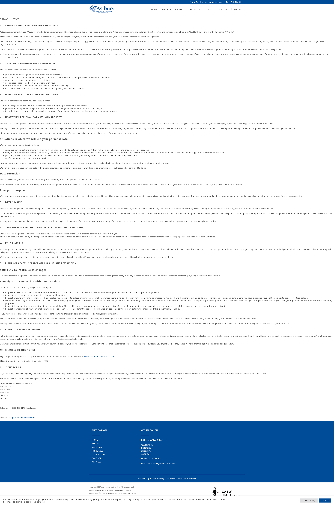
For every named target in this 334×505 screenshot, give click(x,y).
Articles (96, 462)
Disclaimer (171, 478)
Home (154, 9)
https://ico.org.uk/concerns (22, 417)
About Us (180, 9)
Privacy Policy (143, 478)
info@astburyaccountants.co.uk (207, 2)
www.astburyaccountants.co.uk (99, 356)
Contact (238, 9)
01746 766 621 (235, 2)
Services (166, 9)
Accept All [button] (324, 500)
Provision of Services (187, 478)
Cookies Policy (158, 478)
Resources (195, 9)
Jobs (208, 9)
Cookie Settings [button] (309, 500)
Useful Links (222, 9)
